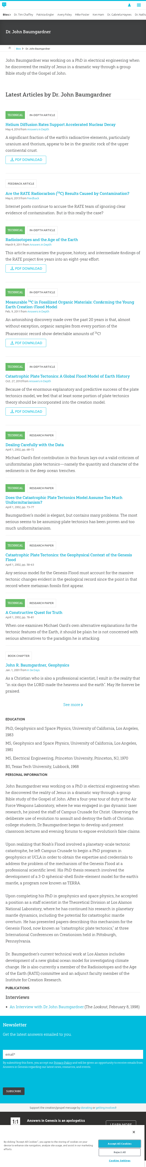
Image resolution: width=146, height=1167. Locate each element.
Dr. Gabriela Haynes (119, 14)
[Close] (134, 1132)
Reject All (120, 1152)
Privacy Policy (63, 1062)
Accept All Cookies (119, 1143)
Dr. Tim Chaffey (23, 14)
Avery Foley (64, 14)
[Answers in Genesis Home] (12, 5)
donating (86, 1107)
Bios (18, 48)
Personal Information (26, 774)
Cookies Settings (120, 1160)
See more (71, 704)
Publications (17, 988)
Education (15, 719)
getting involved (106, 1107)
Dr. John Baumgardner (38, 48)
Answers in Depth (38, 129)
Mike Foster (82, 14)
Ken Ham (98, 14)
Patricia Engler (45, 14)
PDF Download (28, 159)
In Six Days (33, 670)
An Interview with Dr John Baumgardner (47, 1006)
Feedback (33, 198)
